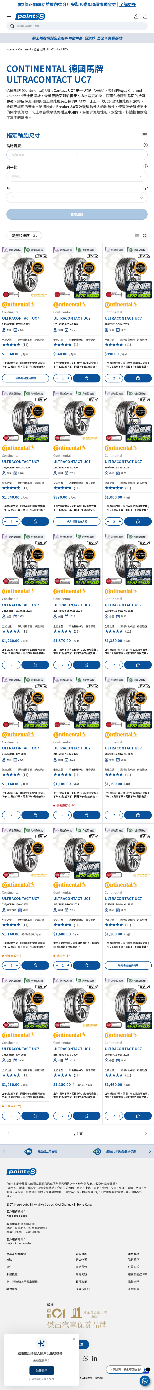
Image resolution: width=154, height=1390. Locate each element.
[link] (30, 1133)
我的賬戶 (133, 1259)
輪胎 (9, 1259)
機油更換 (12, 1289)
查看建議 (77, 214)
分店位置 (81, 1259)
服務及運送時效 (138, 1274)
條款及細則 (83, 1289)
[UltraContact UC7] (25, 274)
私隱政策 (81, 1282)
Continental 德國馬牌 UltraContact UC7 (43, 49)
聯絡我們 (81, 1267)
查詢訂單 (133, 1289)
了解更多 (119, 4)
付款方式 (133, 1267)
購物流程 (133, 1282)
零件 (9, 1267)
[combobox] (77, 26)
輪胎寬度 (76, 145)
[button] (145, 16)
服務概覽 (12, 1274)
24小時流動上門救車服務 (22, 1282)
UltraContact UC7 (20, 318)
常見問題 (81, 1274)
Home (10, 49)
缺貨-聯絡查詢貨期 (25, 378)
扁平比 (76, 167)
